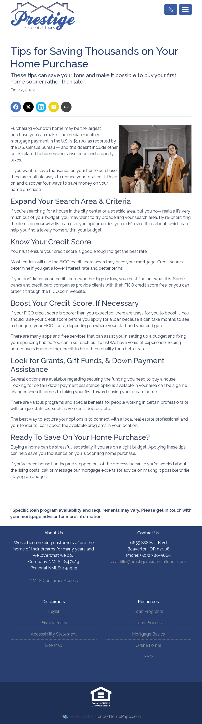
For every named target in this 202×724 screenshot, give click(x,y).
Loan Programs (148, 611)
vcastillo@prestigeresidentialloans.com (148, 561)
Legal (53, 611)
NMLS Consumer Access (53, 580)
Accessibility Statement (54, 634)
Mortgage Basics (148, 634)
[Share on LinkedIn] (41, 107)
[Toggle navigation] (185, 9)
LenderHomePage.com (118, 716)
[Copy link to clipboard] (66, 107)
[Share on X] (28, 107)
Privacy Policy (53, 622)
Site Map (53, 645)
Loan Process (148, 622)
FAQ (148, 656)
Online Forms (148, 645)
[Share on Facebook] (16, 107)
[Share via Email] (53, 107)
